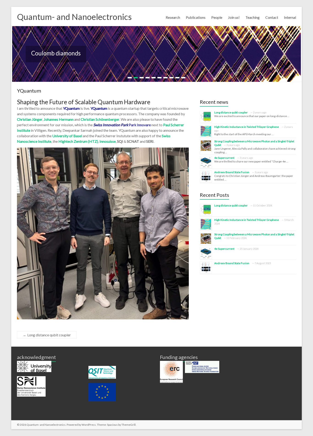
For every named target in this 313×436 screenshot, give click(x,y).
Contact (271, 17)
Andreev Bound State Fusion (231, 172)
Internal (290, 17)
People (216, 17)
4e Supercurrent (224, 157)
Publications (196, 17)
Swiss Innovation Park (110, 125)
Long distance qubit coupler (47, 335)
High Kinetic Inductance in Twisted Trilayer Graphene (246, 127)
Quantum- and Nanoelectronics (74, 17)
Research (173, 17)
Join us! (234, 17)
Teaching (252, 17)
